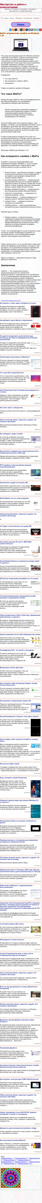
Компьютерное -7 (21, 1162)
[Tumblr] (29, 30)
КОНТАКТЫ (13, 11)
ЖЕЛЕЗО (8, 9)
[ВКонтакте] (10, 30)
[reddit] (24, 30)
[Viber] (32, 30)
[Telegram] (38, 30)
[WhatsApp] (35, 30)
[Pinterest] (40, 30)
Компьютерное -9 (10, 1163)
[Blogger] (18, 30)
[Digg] (21, 30)
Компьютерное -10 (24, 1163)
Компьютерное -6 (7, 1162)
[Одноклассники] (13, 30)
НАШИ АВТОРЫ (26, 11)
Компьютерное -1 (7, 1158)
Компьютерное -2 (21, 1158)
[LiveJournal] (27, 30)
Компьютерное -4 (10, 1160)
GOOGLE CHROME (20, 9)
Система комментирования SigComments (10, 300)
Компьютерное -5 (24, 1160)
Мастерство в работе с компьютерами (13, 5)
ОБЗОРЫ (32, 9)
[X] (16, 30)
